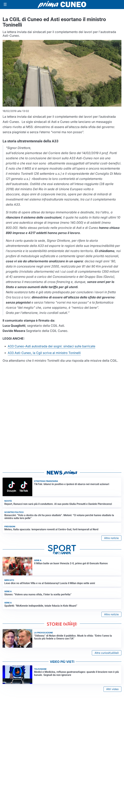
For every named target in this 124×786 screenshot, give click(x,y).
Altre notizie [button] (111, 538)
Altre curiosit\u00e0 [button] (107, 652)
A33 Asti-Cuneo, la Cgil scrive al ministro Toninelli (44, 353)
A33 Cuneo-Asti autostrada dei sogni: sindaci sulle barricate (51, 346)
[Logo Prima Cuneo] (62, 4)
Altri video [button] (112, 689)
